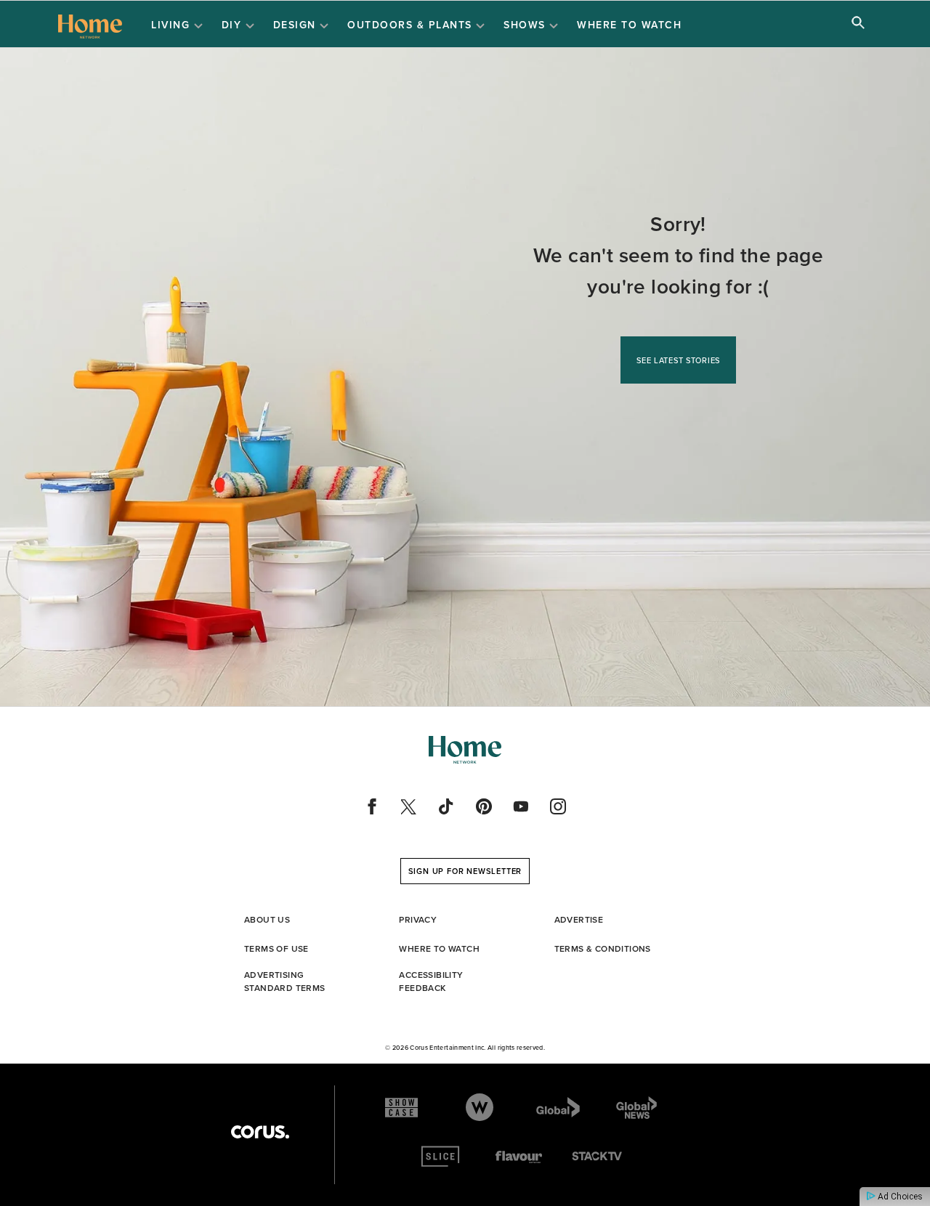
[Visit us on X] (409, 806)
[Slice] (440, 1156)
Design (296, 25)
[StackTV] (598, 1156)
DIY (234, 25)
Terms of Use (276, 948)
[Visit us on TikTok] (446, 806)
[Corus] (260, 1132)
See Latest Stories (678, 360)
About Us (267, 919)
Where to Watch (629, 24)
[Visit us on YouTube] (521, 806)
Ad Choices (899, 1196)
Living (172, 25)
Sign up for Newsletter (465, 871)
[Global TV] (558, 1107)
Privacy (418, 919)
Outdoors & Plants (411, 25)
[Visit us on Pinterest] (484, 806)
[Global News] (636, 1107)
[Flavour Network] (519, 1156)
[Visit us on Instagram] (558, 806)
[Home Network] (90, 24)
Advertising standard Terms (285, 981)
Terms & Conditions (602, 948)
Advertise (579, 919)
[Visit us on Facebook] (372, 806)
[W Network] (479, 1107)
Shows (526, 25)
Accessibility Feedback (431, 981)
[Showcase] (401, 1107)
